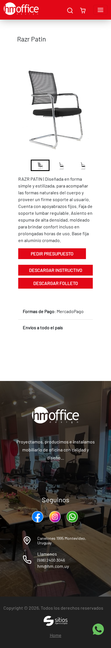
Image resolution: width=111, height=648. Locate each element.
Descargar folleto (55, 283)
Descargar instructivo (55, 270)
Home (55, 635)
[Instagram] (55, 516)
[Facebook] (38, 516)
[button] (40, 165)
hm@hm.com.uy (53, 566)
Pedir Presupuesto (52, 253)
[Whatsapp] (73, 516)
